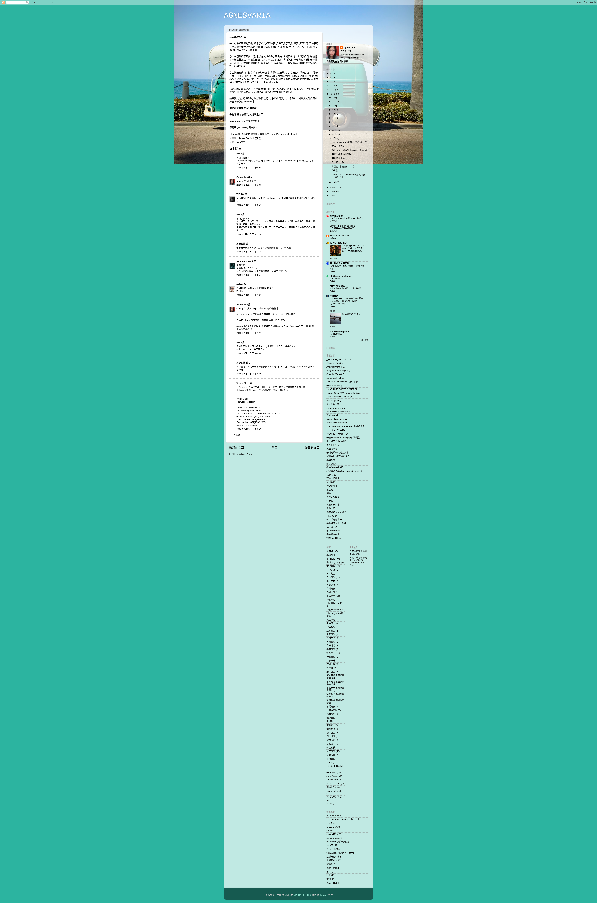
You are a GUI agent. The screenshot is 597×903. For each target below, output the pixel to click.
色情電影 (330, 619)
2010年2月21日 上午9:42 (248, 205)
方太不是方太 (338, 146)
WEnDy (240, 194)
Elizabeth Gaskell (334, 766)
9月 (334, 110)
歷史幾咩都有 (333, 486)
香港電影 (330, 649)
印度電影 (330, 600)
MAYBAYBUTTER (302, 895)
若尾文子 (330, 638)
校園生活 (330, 664)
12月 (335, 97)
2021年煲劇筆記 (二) (339, 334)
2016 (333, 73)
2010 (333, 94)
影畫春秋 (330, 747)
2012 (333, 86)
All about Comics (334, 363)
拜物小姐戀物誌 (337, 286)
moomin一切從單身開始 (338, 841)
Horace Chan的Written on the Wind (343, 393)
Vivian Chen (242, 383)
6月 (334, 122)
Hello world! (335, 278)
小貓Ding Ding (333, 562)
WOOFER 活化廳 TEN (337, 434)
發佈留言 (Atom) (244, 454)
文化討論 (330, 566)
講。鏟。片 (331, 527)
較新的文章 (236, 447)
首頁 (274, 447)
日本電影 (330, 577)
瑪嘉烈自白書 (333, 504)
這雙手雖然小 (333, 883)
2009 (333, 187)
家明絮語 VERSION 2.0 (337, 456)
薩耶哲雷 (330, 755)
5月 (334, 126)
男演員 (329, 623)
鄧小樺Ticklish (333, 531)
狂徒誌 (329, 501)
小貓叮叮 (330, 555)
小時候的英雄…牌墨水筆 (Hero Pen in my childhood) (270, 134)
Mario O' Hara (333, 783)
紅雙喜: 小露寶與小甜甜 (343, 166)
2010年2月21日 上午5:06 (248, 167)
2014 (333, 77)
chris (239, 154)
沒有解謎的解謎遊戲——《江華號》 (346, 288)
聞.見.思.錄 (331, 516)
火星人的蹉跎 (333, 497)
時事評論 (330, 660)
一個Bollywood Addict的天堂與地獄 (343, 437)
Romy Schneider (334, 791)
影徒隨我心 (331, 464)
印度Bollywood (333, 610)
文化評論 (330, 570)
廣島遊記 (330, 744)
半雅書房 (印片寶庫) (336, 441)
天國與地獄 (331, 449)
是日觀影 (330, 482)
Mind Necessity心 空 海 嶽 (339, 397)
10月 (335, 105)
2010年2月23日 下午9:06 (248, 429)
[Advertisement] (344, 32)
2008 (333, 191)
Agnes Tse (242, 177)
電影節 (329, 725)
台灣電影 (330, 588)
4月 (334, 130)
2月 (334, 138)
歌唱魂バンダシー (335, 860)
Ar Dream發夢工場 (335, 367)
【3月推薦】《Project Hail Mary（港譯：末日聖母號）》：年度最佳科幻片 (353, 248)
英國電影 (330, 642)
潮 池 (332, 311)
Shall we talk (332, 415)
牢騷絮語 (330, 864)
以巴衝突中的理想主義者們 (342, 228)
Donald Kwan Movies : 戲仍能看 (342, 382)
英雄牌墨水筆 (256, 114)
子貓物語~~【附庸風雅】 (338, 452)
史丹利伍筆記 (333, 445)
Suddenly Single (334, 849)
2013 (333, 82)
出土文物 (330, 581)
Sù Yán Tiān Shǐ (338, 243)
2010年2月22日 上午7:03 (248, 295)
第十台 (329, 871)
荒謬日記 (330, 879)
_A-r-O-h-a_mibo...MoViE (339, 359)
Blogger (324, 895)
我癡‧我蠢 (331, 475)
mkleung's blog (333, 400)
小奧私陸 (330, 460)
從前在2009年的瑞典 (336, 467)
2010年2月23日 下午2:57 (248, 353)
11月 (334, 101)
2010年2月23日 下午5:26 (248, 374)
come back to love (339, 236)
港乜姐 (329, 490)
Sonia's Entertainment (337, 419)
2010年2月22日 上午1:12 (248, 251)
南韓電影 (330, 634)
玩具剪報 (330, 631)
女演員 (329, 551)
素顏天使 (330, 508)
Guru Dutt (331, 772)
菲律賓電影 (331, 710)
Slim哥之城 (331, 845)
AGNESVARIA (247, 15)
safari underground (340, 331)
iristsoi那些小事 (333, 834)
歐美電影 (330, 751)
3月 (334, 134)
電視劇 (329, 721)
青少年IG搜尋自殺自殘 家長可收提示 (346, 218)
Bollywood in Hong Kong (338, 370)
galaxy (239, 284)
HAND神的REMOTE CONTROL (342, 389)
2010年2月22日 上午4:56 (248, 275)
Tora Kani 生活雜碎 (335, 430)
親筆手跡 (265, 89)
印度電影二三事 (334, 603)
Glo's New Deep (334, 385)
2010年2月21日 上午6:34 (248, 185)
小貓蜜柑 (330, 559)
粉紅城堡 (330, 875)
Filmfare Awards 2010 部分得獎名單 (349, 142)
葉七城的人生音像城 (339, 263)
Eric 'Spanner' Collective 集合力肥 (343, 819)
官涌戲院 (330, 627)
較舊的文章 (312, 447)
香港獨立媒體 (336, 216)
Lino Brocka (332, 780)
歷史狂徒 (240, 244)
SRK (328, 803)
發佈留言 (237, 435)
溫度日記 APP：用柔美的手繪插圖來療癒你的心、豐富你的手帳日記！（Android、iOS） (346, 301)
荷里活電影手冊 (334, 519)
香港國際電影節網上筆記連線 (358, 552)
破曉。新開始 (333, 868)
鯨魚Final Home (334, 538)
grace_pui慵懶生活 (335, 827)
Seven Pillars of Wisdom (342, 226)
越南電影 (330, 714)
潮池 (328, 493)
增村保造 (330, 740)
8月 (334, 114)
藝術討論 (330, 759)
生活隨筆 (241, 142)
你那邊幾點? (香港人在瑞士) (340, 853)
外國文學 (330, 592)
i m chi (329, 830)
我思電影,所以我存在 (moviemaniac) (344, 471)
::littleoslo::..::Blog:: (341, 276)
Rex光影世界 (332, 404)
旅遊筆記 (330, 653)
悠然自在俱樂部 (334, 856)
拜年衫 (335, 170)
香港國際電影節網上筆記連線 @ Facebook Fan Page (358, 561)
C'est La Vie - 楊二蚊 (336, 374)
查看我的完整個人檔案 (337, 61)
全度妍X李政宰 (339, 162)
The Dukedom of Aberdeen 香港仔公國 (345, 426)
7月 (334, 118)
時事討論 (330, 657)
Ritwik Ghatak (333, 787)
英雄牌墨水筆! (253, 121)
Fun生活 (330, 823)
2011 (332, 90)
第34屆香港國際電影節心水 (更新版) (349, 150)
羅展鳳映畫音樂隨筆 (336, 512)
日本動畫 (330, 573)
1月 (334, 182)
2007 (333, 195)
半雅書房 (334, 296)
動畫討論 (330, 672)
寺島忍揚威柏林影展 (341, 154)
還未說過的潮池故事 (351, 314)
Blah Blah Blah (333, 816)
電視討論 (330, 718)
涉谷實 (329, 668)
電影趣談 (330, 729)
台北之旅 (330, 585)
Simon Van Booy (334, 797)
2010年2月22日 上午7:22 (248, 333)
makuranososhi (244, 261)
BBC (328, 762)
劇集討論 (330, 736)
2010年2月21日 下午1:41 (248, 234)
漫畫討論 (330, 733)
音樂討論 (330, 645)
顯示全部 (364, 340)
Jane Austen (332, 776)
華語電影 (330, 706)
